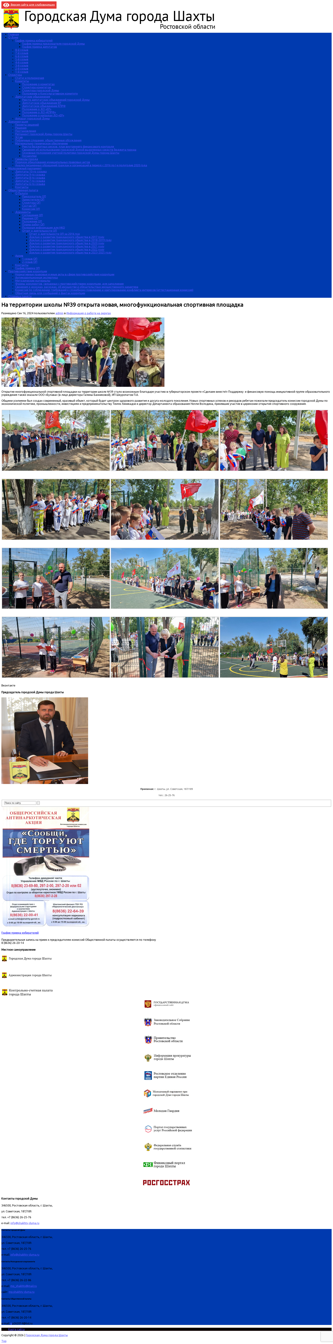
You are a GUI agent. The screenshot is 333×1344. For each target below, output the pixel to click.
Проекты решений (27, 124)
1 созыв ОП (29, 258)
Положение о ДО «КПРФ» (39, 112)
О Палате (21, 193)
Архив (19, 255)
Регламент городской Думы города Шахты (43, 134)
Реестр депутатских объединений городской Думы (56, 99)
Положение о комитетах (38, 84)
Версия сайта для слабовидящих (32, 4)
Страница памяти (20, 296)
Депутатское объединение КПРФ (44, 106)
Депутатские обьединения (32, 96)
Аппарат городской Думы (32, 118)
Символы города (26, 159)
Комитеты (22, 81)
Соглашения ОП (32, 215)
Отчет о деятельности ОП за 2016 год (54, 233)
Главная (13, 34)
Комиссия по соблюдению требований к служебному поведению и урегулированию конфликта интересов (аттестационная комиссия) (104, 290)
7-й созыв (21, 53)
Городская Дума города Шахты (47, 1335)
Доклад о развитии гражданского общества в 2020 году (66, 243)
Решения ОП (30, 218)
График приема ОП (27, 268)
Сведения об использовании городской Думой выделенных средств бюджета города (79, 149)
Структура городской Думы (40, 90)
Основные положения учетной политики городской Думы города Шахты (70, 152)
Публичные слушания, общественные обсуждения (48, 140)
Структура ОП (31, 202)
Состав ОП (29, 205)
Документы (23, 212)
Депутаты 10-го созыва (31, 171)
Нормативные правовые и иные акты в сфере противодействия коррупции (64, 274)
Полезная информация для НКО (43, 227)
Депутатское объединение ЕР (41, 102)
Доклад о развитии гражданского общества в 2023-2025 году (70, 252)
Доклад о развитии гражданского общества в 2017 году (66, 237)
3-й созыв (21, 65)
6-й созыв (21, 56)
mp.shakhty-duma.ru (22, 1291)
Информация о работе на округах (88, 313)
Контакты (21, 187)
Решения (21, 127)
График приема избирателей (34, 40)
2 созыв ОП (29, 261)
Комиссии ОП (31, 208)
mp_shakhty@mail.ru (23, 1286)
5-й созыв (21, 59)
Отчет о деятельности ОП (39, 230)
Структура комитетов (36, 87)
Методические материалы (32, 280)
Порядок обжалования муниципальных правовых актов (52, 162)
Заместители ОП (33, 199)
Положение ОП (32, 221)
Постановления (25, 131)
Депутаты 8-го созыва (30, 177)
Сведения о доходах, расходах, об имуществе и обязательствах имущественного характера (76, 286)
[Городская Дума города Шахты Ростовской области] (112, 28)
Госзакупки (29, 155)
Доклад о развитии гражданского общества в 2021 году (66, 246)
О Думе (13, 37)
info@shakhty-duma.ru (24, 1223)
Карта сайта (16, 1329)
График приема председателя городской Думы (53, 43)
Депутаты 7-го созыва (30, 180)
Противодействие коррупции (27, 271)
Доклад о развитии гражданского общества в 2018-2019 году (70, 240)
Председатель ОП (34, 196)
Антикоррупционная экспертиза (36, 277)
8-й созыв (21, 49)
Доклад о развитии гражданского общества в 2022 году (66, 249)
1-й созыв (21, 71)
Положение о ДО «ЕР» (36, 109)
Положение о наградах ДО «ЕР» (43, 115)
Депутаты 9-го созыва (30, 174)
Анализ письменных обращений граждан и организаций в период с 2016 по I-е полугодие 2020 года (81, 165)
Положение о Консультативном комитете (50, 93)
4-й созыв (21, 62)
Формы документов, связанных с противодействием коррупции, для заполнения (69, 283)
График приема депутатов (39, 46)
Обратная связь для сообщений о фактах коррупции (50, 293)
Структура (15, 74)
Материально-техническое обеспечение (41, 143)
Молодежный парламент (25, 168)
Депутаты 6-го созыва (30, 184)
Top (3, 1341)
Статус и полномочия (29, 78)
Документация (18, 121)
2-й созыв (21, 68)
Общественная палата (23, 190)
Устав (19, 137)
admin (59, 313)
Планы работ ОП (33, 224)
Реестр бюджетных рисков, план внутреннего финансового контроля (68, 146)
